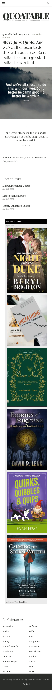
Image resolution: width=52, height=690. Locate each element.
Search (47, 3)
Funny (5, 641)
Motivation (37, 34)
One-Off (6, 37)
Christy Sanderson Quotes (16, 205)
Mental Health (10, 646)
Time (5, 666)
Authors (33, 626)
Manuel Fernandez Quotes (16, 185)
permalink (12, 161)
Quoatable (7, 34)
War (31, 666)
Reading (33, 656)
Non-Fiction (35, 651)
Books (5, 631)
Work (32, 671)
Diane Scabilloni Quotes (14, 195)
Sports (32, 661)
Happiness (34, 641)
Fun (31, 636)
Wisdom (6, 671)
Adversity (7, 626)
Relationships (9, 661)
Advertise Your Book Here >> (18, 602)
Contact (26, 684)
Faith (31, 631)
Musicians (7, 651)
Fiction (6, 636)
